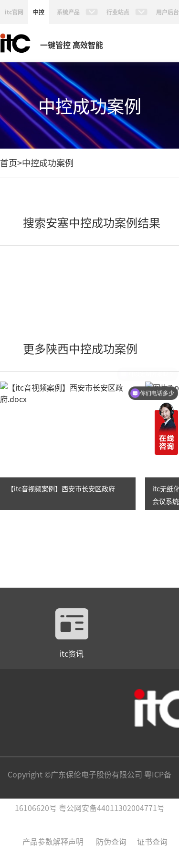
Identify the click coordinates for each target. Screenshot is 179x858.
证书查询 (152, 841)
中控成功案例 (48, 162)
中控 (38, 12)
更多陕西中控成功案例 (80, 348)
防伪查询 (111, 841)
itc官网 (14, 12)
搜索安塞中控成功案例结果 (91, 222)
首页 (8, 162)
